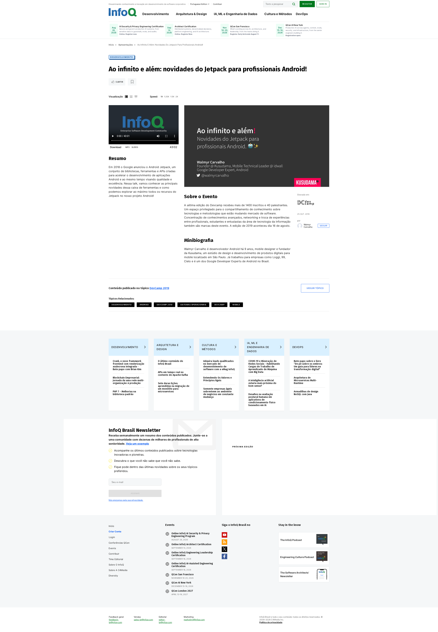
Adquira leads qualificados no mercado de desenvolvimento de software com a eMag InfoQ (219, 365)
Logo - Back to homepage (123, 12)
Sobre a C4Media (118, 570)
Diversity (113, 575)
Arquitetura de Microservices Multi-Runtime (305, 380)
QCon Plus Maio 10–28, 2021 (246, 504)
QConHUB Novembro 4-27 (245, 500)
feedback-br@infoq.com (115, 621)
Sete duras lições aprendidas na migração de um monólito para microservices (173, 387)
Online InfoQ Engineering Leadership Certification (192, 554)
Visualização (116, 96)
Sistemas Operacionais (193, 304)
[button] (135, 493)
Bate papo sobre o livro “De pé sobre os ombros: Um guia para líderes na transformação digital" (308, 365)
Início (111, 44)
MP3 (127, 147)
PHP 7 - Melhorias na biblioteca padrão (124, 393)
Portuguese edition (198, 4)
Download (115, 147)
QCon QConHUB (256, 454)
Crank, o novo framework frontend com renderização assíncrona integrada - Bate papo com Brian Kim (128, 365)
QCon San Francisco (182, 574)
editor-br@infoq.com (165, 621)
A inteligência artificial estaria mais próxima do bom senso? (262, 383)
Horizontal (131, 97)
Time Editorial (116, 559)
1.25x (166, 96)
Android (144, 304)
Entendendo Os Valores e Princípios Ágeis (217, 379)
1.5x (172, 96)
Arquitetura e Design (168, 347)
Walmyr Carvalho (308, 225)
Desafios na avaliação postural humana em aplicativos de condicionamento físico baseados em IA (261, 400)
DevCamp (219, 304)
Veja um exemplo (137, 443)
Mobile (236, 304)
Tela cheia (136, 97)
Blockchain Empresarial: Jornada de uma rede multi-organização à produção (128, 380)
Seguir (323, 225)
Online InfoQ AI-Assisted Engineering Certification (192, 565)
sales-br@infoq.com (143, 619)
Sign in (323, 4)
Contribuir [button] (217, 4)
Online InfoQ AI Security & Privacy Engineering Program (190, 535)
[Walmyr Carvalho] (299, 225)
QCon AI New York (181, 582)
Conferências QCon (119, 542)
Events (112, 548)
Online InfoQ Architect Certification (191, 544)
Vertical (126, 97)
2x (177, 96)
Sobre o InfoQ (116, 564)
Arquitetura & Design (191, 14)
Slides (135, 147)
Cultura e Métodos (278, 14)
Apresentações (125, 44)
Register (307, 4)
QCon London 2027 (182, 591)
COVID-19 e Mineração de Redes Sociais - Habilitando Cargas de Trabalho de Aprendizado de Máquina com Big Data (264, 367)
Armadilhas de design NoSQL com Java (306, 393)
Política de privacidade (270, 622)
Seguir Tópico (315, 288)
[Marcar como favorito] (132, 81)
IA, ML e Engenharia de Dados (235, 14)
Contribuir (114, 553)
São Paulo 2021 (285, 500)
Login (112, 537)
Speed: (154, 96)
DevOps (302, 14)
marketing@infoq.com (194, 619)
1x (162, 96)
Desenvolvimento (155, 14)
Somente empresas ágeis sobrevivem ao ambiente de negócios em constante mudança (218, 392)
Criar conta (115, 531)
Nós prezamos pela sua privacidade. (126, 500)
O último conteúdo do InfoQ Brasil (170, 362)
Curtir (119, 82)
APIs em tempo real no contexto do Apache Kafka (173, 373)
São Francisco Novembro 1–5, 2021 (296, 504)
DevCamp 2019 (159, 288)
